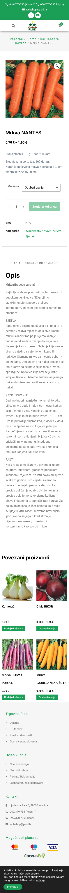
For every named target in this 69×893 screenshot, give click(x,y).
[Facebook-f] (31, 15)
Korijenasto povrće (38, 231)
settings (40, 880)
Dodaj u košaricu (45, 206)
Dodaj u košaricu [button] (13, 628)
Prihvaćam (13, 886)
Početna (16, 39)
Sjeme (32, 39)
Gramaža (13, 186)
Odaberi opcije (47, 628)
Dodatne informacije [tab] (41, 263)
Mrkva (57, 231)
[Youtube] (38, 15)
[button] (5, 26)
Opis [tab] (17, 263)
